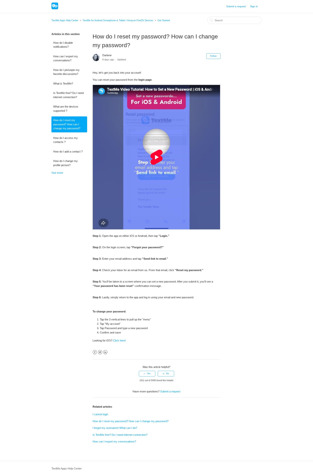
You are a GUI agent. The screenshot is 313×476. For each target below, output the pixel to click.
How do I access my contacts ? (65, 140)
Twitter (100, 352)
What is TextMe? (63, 83)
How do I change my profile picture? (65, 163)
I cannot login (100, 414)
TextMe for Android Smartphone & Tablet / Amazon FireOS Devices (118, 20)
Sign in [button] (254, 6)
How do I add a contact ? (68, 151)
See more (57, 172)
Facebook (95, 352)
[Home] (54, 8)
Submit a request (236, 6)
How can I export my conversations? (65, 58)
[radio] (147, 373)
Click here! (119, 340)
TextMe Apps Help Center (64, 20)
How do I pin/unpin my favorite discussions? (66, 72)
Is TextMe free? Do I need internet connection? (68, 95)
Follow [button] (213, 56)
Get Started (164, 20)
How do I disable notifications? (63, 44)
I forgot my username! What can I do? (115, 427)
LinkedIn (105, 352)
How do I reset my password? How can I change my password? (66, 124)
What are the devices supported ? (65, 108)
